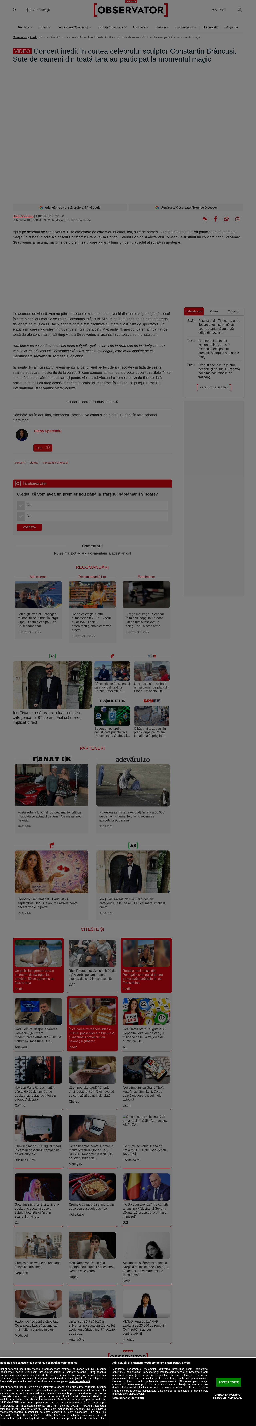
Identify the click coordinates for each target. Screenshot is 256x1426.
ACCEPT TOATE (229, 1382)
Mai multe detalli (79, 1381)
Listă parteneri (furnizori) (128, 1397)
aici (49, 1405)
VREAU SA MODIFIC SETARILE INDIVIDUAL (227, 1396)
